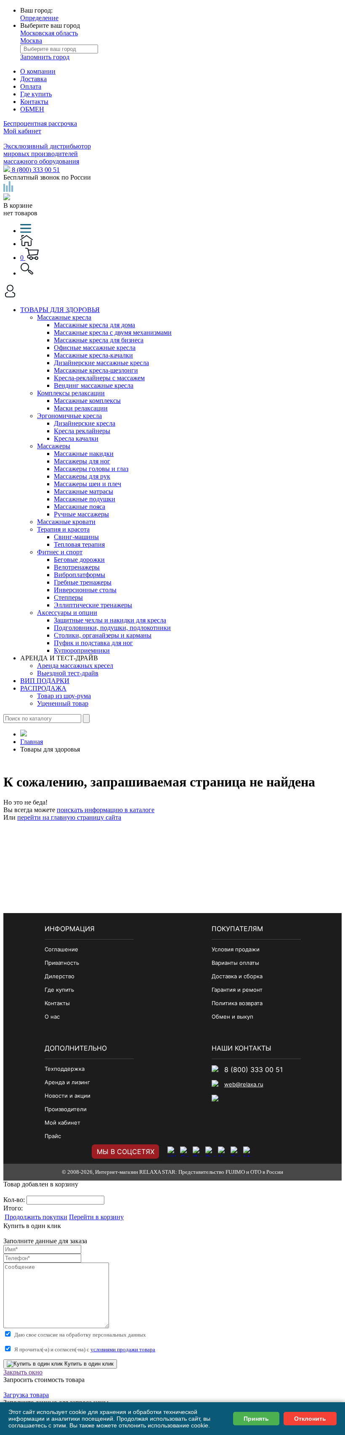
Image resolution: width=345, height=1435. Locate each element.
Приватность (62, 962)
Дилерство (59, 976)
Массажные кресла (64, 317)
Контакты (34, 101)
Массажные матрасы (83, 491)
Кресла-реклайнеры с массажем (99, 377)
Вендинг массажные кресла (93, 385)
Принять (256, 1418)
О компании (38, 71)
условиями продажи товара (122, 1349)
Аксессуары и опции (67, 612)
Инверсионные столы (85, 589)
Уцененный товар (62, 703)
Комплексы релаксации (71, 393)
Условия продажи (236, 949)
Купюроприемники (82, 650)
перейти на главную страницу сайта (69, 817)
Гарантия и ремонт (237, 989)
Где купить (36, 94)
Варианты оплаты (235, 962)
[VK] (172, 1151)
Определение (39, 17)
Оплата (30, 86)
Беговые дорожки (79, 559)
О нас (52, 1016)
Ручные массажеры (81, 514)
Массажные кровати (66, 521)
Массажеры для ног (82, 461)
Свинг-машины (76, 536)
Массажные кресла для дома (94, 324)
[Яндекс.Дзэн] (198, 1151)
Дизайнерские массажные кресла (101, 362)
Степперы (68, 597)
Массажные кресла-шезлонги (96, 370)
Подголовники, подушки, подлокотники (112, 627)
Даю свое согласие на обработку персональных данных (80, 1335)
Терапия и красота (63, 529)
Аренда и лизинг (67, 1082)
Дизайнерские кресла (84, 423)
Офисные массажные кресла (94, 347)
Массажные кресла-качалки (93, 355)
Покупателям (237, 928)
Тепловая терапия (79, 544)
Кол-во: (15, 1199)
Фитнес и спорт (59, 552)
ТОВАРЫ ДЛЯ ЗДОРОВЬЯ (60, 309)
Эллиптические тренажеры (93, 605)
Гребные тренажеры (82, 582)
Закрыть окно (22, 1372)
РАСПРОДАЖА (43, 688)
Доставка (33, 78)
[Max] (248, 1151)
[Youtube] (223, 1151)
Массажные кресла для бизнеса (98, 340)
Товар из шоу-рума (64, 695)
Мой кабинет (22, 131)
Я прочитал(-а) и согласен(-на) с (84, 1349)
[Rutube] (210, 1151)
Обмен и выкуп (232, 1016)
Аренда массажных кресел (75, 665)
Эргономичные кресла (69, 415)
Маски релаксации (81, 408)
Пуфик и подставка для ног (93, 642)
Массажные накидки (84, 453)
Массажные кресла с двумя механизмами (113, 332)
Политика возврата (237, 1003)
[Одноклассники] (185, 1151)
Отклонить (310, 1418)
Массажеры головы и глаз (91, 468)
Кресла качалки (76, 438)
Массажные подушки (84, 499)
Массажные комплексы (87, 400)
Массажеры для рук (82, 476)
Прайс (53, 1136)
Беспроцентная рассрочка (40, 123)
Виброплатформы (79, 574)
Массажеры (53, 446)
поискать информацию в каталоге (105, 809)
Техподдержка (65, 1068)
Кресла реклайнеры (82, 430)
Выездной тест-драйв (67, 673)
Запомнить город (44, 57)
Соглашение (61, 949)
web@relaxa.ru (243, 1084)
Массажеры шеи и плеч (87, 483)
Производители (66, 1109)
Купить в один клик (88, 1364)
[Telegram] (236, 1151)
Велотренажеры (77, 567)
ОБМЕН (32, 109)
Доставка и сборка (237, 976)
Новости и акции (67, 1095)
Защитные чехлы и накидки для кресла (110, 620)
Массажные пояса (79, 506)
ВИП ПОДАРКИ (44, 680)
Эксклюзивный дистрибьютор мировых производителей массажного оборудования (47, 154)
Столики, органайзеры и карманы (102, 635)
